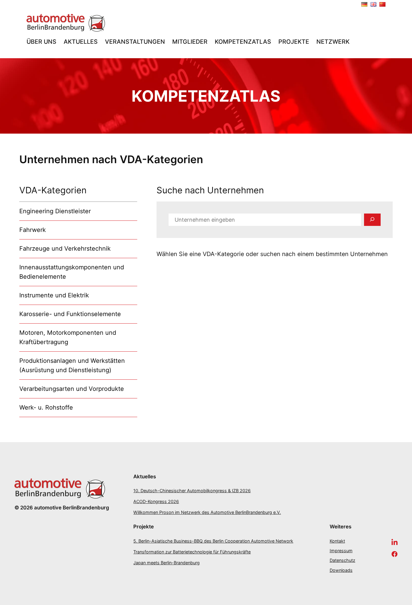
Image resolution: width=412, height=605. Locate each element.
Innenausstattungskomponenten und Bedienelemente (71, 272)
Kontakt (337, 540)
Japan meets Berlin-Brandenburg (166, 562)
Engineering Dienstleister (55, 211)
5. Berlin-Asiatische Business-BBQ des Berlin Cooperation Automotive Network (213, 540)
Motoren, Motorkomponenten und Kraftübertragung (67, 337)
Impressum (341, 550)
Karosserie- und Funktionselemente (70, 314)
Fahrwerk (32, 229)
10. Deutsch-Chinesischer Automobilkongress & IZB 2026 (192, 490)
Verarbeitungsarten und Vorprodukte (71, 388)
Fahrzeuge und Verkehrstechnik (65, 248)
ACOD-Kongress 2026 (156, 501)
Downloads (341, 570)
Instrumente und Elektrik (54, 295)
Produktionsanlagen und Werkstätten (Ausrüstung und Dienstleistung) (72, 365)
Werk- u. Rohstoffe (46, 407)
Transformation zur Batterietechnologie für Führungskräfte (192, 551)
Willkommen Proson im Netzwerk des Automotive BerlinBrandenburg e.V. (207, 512)
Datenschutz (342, 560)
